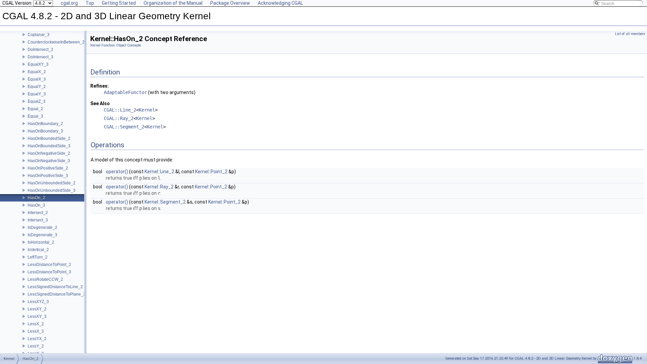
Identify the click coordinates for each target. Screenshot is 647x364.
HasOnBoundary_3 (45, 131)
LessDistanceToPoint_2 (49, 264)
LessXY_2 (37, 309)
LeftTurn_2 (38, 257)
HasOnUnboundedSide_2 (51, 183)
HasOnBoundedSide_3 (49, 146)
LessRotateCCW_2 (45, 279)
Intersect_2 (38, 212)
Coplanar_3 (39, 34)
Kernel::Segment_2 (165, 202)
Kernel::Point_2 (211, 171)
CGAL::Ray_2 (118, 118)
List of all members (630, 34)
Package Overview (230, 3)
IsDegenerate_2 (42, 227)
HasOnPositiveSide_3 (48, 175)
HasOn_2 (36, 197)
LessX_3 (36, 331)
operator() (117, 171)
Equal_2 (35, 109)
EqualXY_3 (38, 64)
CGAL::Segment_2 (124, 126)
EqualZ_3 (36, 101)
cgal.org (69, 3)
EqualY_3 (37, 94)
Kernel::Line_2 (159, 171)
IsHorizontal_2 (41, 242)
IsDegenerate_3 (42, 235)
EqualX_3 (37, 79)
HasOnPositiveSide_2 (48, 168)
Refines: (99, 86)
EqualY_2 (37, 86)
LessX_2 (36, 324)
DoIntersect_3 (40, 57)
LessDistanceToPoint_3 (49, 272)
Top (90, 3)
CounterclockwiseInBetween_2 (56, 42)
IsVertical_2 (38, 249)
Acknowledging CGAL (280, 3)
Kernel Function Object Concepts (115, 45)
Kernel (147, 110)
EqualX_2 (37, 71)
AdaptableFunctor (125, 92)
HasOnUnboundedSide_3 (51, 190)
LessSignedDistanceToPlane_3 (57, 294)
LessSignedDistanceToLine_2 (55, 286)
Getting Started (119, 3)
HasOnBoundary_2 (45, 123)
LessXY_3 (37, 316)
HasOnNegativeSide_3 (49, 160)
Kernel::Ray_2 (159, 186)
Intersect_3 (38, 220)
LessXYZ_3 (38, 301)
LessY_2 (36, 346)
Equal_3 (35, 116)
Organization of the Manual (173, 3)
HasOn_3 (36, 205)
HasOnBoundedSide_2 (49, 138)
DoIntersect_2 (40, 49)
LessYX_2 (37, 338)
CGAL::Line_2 (120, 110)
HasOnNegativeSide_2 (49, 153)
